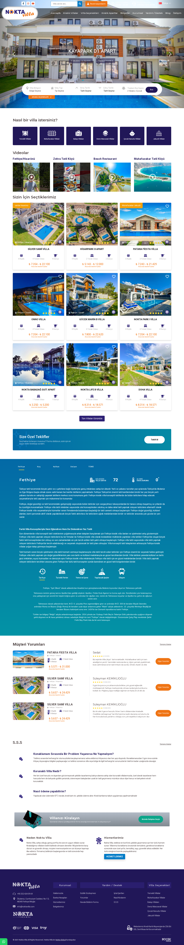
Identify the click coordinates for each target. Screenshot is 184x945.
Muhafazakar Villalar (156, 898)
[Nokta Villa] (20, 13)
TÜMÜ (91, 467)
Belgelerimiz (58, 907)
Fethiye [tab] (21, 467)
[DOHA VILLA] (145, 364)
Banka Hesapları (60, 898)
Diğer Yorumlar (163, 661)
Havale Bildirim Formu (89, 902)
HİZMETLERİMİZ (114, 856)
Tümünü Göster (165, 644)
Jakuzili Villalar (153, 915)
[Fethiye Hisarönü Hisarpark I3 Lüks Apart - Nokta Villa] (92, 224)
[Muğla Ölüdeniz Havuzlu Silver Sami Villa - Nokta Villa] (38, 224)
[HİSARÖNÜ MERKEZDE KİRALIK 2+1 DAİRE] (38, 364)
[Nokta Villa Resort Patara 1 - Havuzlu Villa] (145, 224)
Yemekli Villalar (153, 893)
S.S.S (116, 902)
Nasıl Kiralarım (120, 898)
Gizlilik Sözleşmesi (88, 893)
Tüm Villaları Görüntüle (92, 418)
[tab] (42, 573)
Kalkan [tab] (56, 467)
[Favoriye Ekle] (60, 206)
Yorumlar (84, 898)
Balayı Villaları (153, 902)
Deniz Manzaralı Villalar (157, 907)
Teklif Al (154, 440)
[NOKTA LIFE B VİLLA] (92, 364)
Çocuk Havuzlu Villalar (156, 911)
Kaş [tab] (39, 467)
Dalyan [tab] (74, 467)
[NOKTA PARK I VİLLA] (145, 294)
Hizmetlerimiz (59, 902)
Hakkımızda (58, 893)
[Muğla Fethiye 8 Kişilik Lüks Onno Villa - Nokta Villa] (38, 294)
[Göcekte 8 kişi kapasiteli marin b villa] (92, 294)
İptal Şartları (119, 893)
